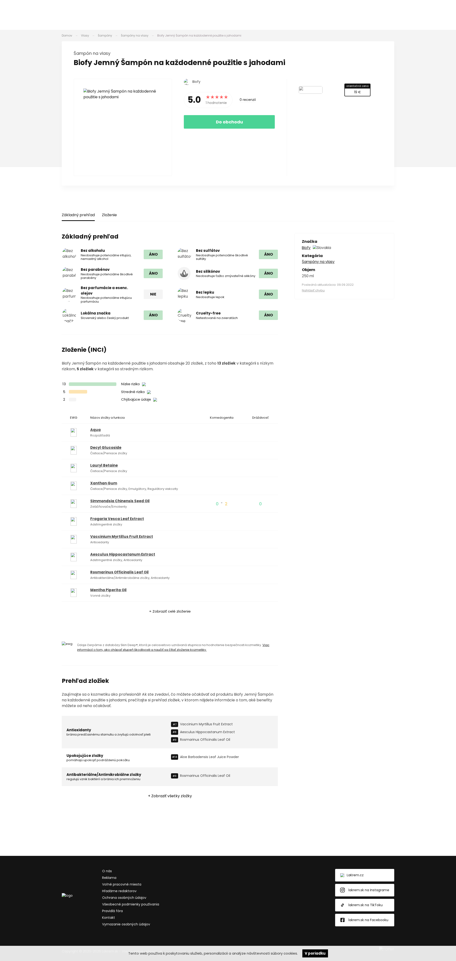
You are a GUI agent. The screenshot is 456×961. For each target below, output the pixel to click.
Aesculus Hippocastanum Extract (122, 554)
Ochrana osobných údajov (124, 897)
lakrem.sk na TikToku (365, 905)
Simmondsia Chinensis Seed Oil (120, 500)
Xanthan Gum (103, 483)
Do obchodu (229, 122)
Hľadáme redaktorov (119, 891)
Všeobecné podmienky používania (130, 904)
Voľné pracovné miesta (121, 884)
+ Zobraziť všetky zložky (170, 796)
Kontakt (108, 917)
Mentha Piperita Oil (108, 589)
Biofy (196, 81)
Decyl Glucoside (105, 447)
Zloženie (109, 215)
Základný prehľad (78, 215)
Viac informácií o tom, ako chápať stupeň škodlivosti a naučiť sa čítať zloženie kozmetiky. (173, 647)
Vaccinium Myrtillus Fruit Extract (121, 536)
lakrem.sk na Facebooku (368, 920)
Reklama (109, 877)
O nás (107, 871)
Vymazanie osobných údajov (126, 924)
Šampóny (105, 35)
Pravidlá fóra (112, 911)
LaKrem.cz (355, 875)
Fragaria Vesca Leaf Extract (117, 518)
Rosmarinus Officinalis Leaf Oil (119, 572)
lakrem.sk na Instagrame (368, 890)
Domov (67, 35)
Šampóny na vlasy (134, 35)
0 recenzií (248, 99)
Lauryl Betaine (104, 465)
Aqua (95, 429)
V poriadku (315, 953)
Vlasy (85, 35)
